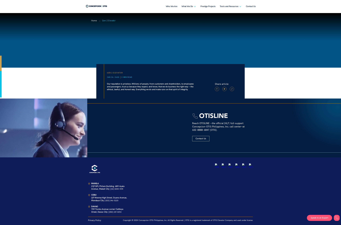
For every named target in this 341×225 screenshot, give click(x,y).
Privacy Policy (94, 220)
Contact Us (251, 6)
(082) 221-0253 (115, 212)
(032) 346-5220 (111, 200)
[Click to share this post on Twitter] (224, 89)
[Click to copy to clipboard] (232, 89)
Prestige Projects (207, 6)
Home (94, 20)
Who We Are (171, 6)
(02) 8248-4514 (117, 189)
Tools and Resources (229, 6)
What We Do (187, 6)
